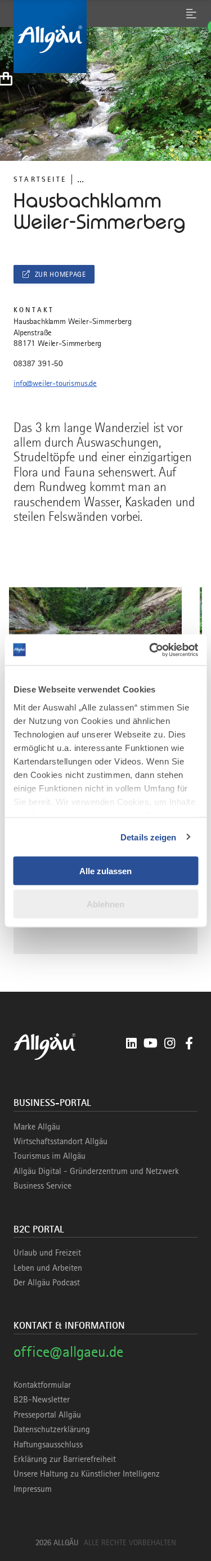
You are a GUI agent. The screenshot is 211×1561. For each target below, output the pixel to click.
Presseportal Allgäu (47, 1415)
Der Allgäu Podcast (47, 1282)
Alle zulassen (105, 871)
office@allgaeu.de (68, 1351)
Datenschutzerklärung (52, 1429)
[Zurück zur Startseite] (105, 36)
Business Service (42, 1186)
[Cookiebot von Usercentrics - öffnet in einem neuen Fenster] (150, 649)
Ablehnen (105, 903)
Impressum (33, 1489)
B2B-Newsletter (42, 1399)
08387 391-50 (38, 363)
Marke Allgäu (37, 1127)
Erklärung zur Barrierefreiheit (65, 1459)
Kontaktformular (42, 1385)
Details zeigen (148, 837)
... (80, 179)
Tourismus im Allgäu (50, 1156)
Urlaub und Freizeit (47, 1253)
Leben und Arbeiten (48, 1268)
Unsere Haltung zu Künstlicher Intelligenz (87, 1474)
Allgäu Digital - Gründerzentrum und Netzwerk (96, 1171)
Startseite (40, 179)
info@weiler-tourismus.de (55, 383)
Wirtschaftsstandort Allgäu (60, 1141)
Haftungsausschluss (48, 1444)
